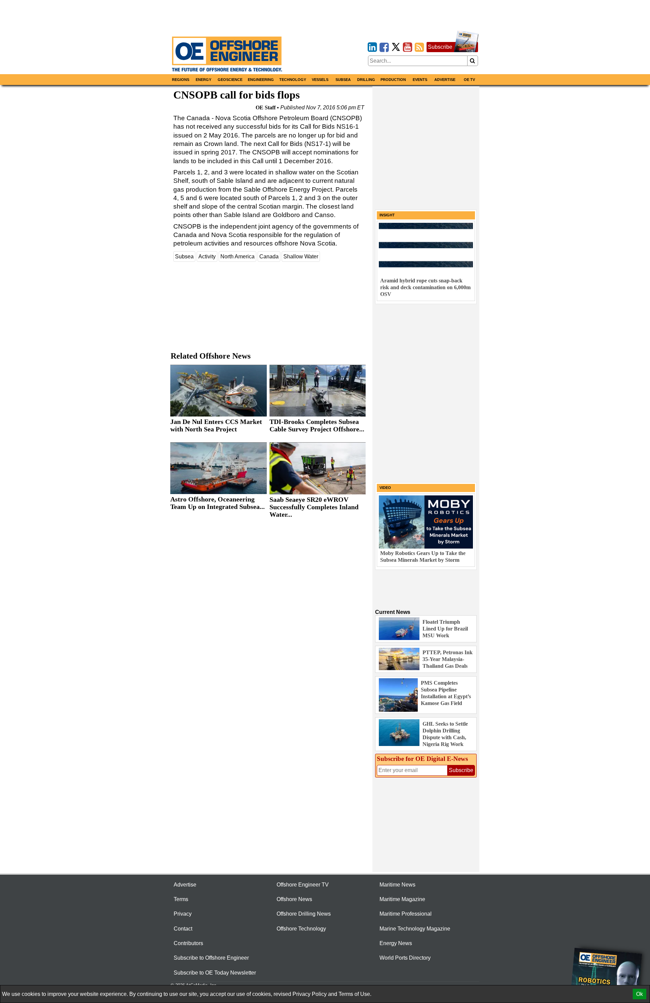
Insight (387, 215)
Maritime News (397, 885)
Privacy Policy (309, 994)
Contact (183, 929)
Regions (180, 80)
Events (420, 80)
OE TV (469, 80)
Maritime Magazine (402, 899)
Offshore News (294, 899)
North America (237, 256)
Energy (203, 80)
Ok (639, 994)
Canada (269, 256)
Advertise (444, 80)
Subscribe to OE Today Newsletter (215, 973)
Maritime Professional (406, 914)
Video (385, 488)
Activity (207, 256)
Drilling (366, 80)
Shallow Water (300, 256)
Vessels (320, 80)
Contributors (188, 943)
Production (393, 80)
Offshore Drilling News (304, 914)
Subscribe (440, 47)
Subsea (343, 80)
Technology (292, 80)
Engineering (261, 80)
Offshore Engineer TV (303, 885)
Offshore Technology (301, 929)
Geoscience (230, 80)
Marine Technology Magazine (415, 929)
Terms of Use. (355, 994)
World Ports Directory (405, 958)
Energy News (396, 943)
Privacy (183, 914)
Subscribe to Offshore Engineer (211, 958)
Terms (181, 899)
